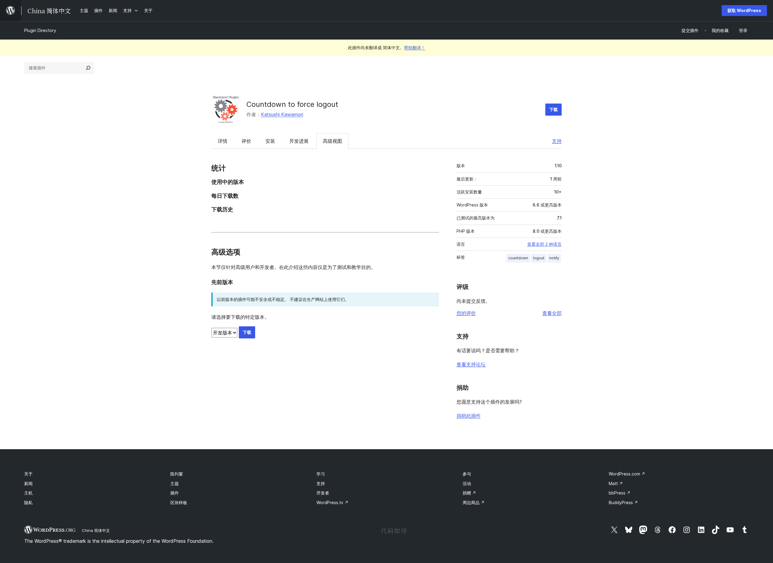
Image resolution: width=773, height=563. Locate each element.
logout (538, 258)
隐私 (28, 502)
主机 (28, 492)
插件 (174, 492)
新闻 (28, 483)
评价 (246, 141)
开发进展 (299, 141)
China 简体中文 (96, 530)
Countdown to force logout (292, 104)
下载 (553, 109)
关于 (28, 473)
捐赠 (469, 492)
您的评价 (466, 313)
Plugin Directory (40, 30)
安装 (270, 141)
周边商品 (474, 502)
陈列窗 (176, 473)
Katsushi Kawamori (282, 114)
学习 (320, 473)
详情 (222, 141)
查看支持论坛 (471, 364)
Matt (616, 483)
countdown (518, 258)
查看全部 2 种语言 (544, 244)
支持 (557, 141)
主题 (174, 483)
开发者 (322, 492)
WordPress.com (627, 473)
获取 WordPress (744, 10)
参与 (467, 473)
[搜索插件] (88, 68)
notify (554, 258)
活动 (467, 483)
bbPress (619, 492)
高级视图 (332, 141)
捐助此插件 (469, 416)
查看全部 (552, 313)
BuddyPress (623, 502)
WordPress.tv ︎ (332, 502)
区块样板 (178, 502)
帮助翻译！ (414, 47)
